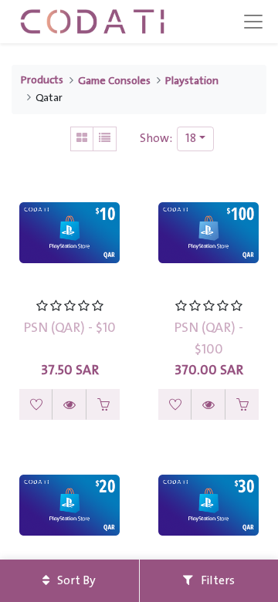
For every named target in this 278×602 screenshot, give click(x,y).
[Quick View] (69, 404)
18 (190, 138)
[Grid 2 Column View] (81, 139)
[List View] (105, 139)
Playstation (192, 81)
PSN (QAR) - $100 (208, 338)
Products (42, 80)
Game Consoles (114, 81)
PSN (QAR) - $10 (69, 328)
